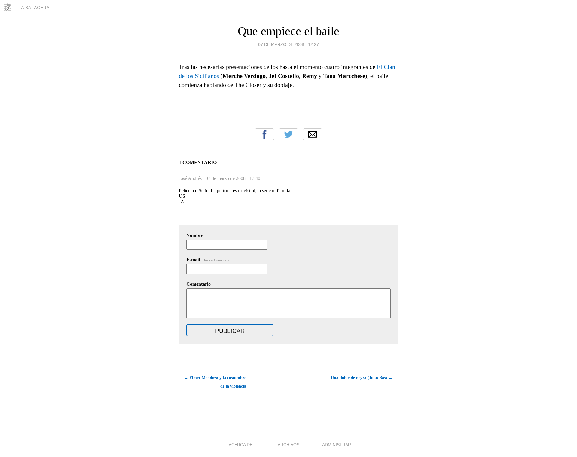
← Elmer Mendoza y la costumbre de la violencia (215, 382)
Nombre (194, 235)
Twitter (288, 134)
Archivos (288, 444)
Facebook (264, 134)
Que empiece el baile (288, 31)
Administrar (336, 444)
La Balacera (34, 7)
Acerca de (240, 444)
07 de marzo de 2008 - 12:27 (288, 44)
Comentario (198, 284)
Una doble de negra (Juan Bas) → (361, 378)
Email (312, 134)
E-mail (208, 259)
